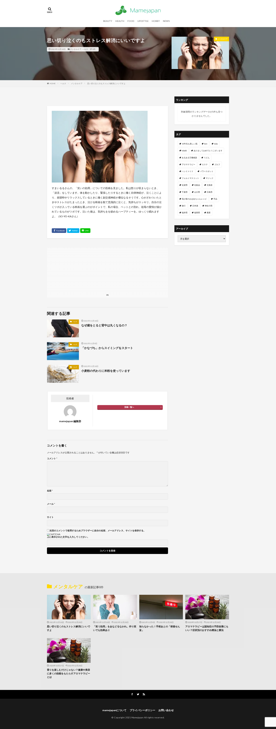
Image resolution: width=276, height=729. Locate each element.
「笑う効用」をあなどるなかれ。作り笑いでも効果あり (114, 628)
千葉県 (185, 192)
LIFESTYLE (143, 21)
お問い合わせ (166, 710)
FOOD (130, 21)
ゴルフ (217, 164)
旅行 (184, 206)
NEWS (166, 21)
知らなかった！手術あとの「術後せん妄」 (159, 628)
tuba (216, 144)
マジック (209, 178)
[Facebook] (59, 230)
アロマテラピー (188, 164)
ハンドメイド (187, 171)
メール (51, 504)
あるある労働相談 (189, 157)
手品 (215, 199)
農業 (209, 212)
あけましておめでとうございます (208, 150)
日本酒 (195, 206)
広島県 (209, 192)
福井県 (185, 212)
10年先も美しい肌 (189, 144)
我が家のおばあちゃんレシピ (194, 199)
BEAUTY (107, 21)
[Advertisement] (107, 270)
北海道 (209, 185)
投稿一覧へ (129, 407)
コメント (52, 458)
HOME (53, 83)
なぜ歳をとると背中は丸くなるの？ (104, 325)
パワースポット (206, 171)
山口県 (197, 192)
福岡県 (197, 212)
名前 (50, 491)
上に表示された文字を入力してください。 (68, 537)
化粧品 (197, 185)
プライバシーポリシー (142, 710)
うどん (207, 157)
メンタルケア (75, 49)
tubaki (184, 150)
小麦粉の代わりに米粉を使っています (105, 370)
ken (205, 144)
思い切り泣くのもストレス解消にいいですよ (106, 83)
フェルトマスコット (190, 178)
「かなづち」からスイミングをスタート (107, 348)
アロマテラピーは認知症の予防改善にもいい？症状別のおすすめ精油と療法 (206, 628)
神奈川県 (208, 206)
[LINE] (85, 230)
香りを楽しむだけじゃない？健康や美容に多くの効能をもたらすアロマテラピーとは (68, 673)
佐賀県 (185, 185)
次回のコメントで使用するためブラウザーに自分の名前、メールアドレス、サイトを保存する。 (98, 530)
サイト (50, 517)
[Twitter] (73, 230)
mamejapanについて (114, 710)
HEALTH (119, 21)
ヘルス (85, 49)
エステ (205, 164)
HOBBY (156, 21)
